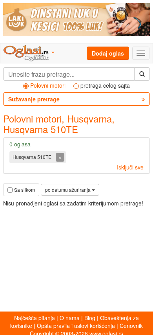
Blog (89, 318)
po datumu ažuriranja (68, 189)
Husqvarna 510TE (33, 156)
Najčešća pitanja (34, 318)
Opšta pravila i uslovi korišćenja (76, 326)
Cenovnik (131, 326)
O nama (70, 318)
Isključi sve (130, 167)
